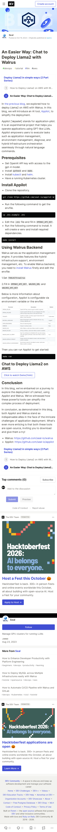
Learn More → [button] (11, 768)
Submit (12, 499)
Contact (7, 803)
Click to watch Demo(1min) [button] (18, 375)
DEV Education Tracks (13, 795)
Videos (45, 791)
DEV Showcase (35, 799)
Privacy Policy (30, 807)
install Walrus (24, 267)
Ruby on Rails (29, 816)
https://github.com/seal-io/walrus (33, 438)
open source (28, 811)
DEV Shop (42, 803)
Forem (13, 811)
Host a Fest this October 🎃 (26, 578)
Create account (45, 3)
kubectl (17, 174)
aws (34, 68)
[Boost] (43, 828)
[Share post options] (52, 828)
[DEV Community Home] (11, 4)
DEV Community (12, 781)
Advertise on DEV (44, 795)
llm (27, 68)
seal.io (49, 38)
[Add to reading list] (32, 828)
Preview (26, 499)
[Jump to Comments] (20, 828)
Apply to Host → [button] (13, 602)
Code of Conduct (20, 508)
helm (30, 174)
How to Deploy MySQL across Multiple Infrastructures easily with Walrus (22, 676)
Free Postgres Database (24, 803)
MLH (52, 803)
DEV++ (36, 791)
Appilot (45, 111)
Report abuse (38, 508)
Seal (11, 35)
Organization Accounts (15, 799)
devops (7, 68)
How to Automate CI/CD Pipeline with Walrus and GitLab (28, 691)
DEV (13, 813)
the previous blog (15, 103)
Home (10, 791)
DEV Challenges (23, 791)
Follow (28, 627)
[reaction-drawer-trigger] (7, 828)
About (47, 799)
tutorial (18, 68)
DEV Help (30, 795)
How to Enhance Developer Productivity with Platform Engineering (26, 661)
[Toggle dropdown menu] (53, 517)
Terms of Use (45, 807)
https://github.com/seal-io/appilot (34, 441)
